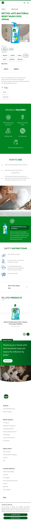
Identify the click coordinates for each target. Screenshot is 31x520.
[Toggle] (27, 2)
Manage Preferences (15, 518)
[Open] (24, 2)
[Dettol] (3, 3)
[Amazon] (6, 69)
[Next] (27, 334)
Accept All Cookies (15, 514)
